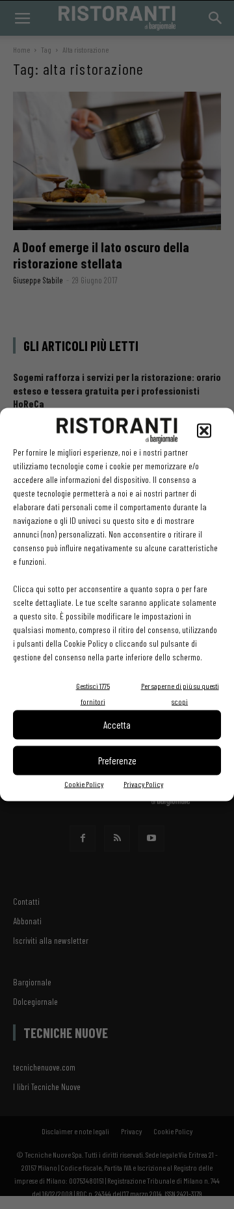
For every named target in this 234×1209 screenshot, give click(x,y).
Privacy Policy (143, 783)
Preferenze (117, 760)
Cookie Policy (83, 783)
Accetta (117, 725)
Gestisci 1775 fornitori (93, 693)
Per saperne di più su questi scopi (180, 693)
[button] (204, 430)
